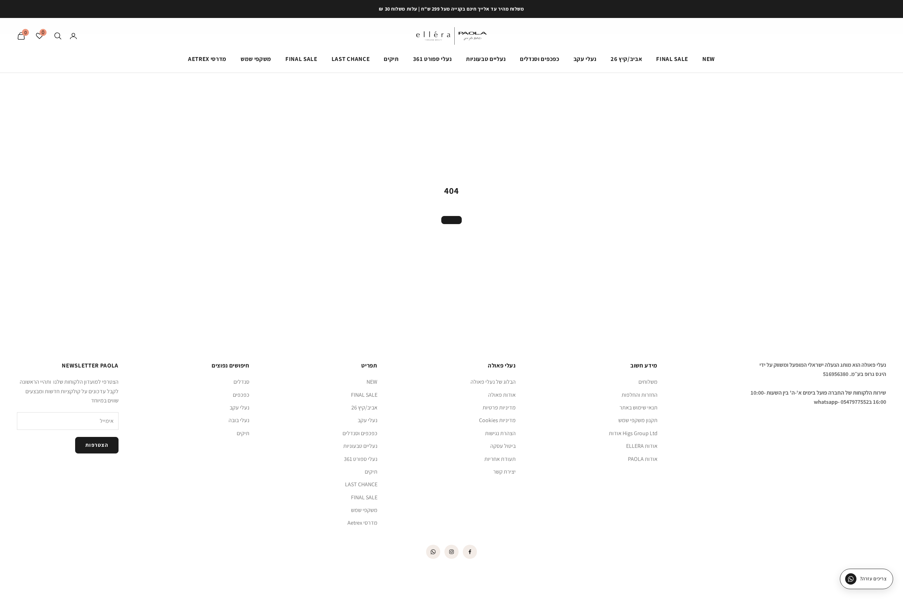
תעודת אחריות (500, 459)
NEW (708, 59)
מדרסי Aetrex (207, 59)
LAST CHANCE (351, 59)
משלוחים (647, 381)
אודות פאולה (502, 395)
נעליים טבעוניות (486, 59)
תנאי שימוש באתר (638, 407)
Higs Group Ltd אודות (633, 433)
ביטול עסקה (503, 446)
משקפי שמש (256, 59)
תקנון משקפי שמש (637, 420)
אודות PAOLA (642, 459)
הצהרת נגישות (500, 433)
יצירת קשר (504, 471)
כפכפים (241, 395)
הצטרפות (97, 444)
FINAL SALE (672, 59)
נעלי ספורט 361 (432, 59)
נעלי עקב (585, 59)
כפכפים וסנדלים (539, 59)
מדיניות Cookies (497, 420)
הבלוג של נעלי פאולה (493, 381)
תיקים (391, 59)
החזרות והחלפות (639, 395)
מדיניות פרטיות (499, 407)
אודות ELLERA (641, 446)
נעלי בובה (239, 420)
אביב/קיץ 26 (626, 59)
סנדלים (241, 381)
